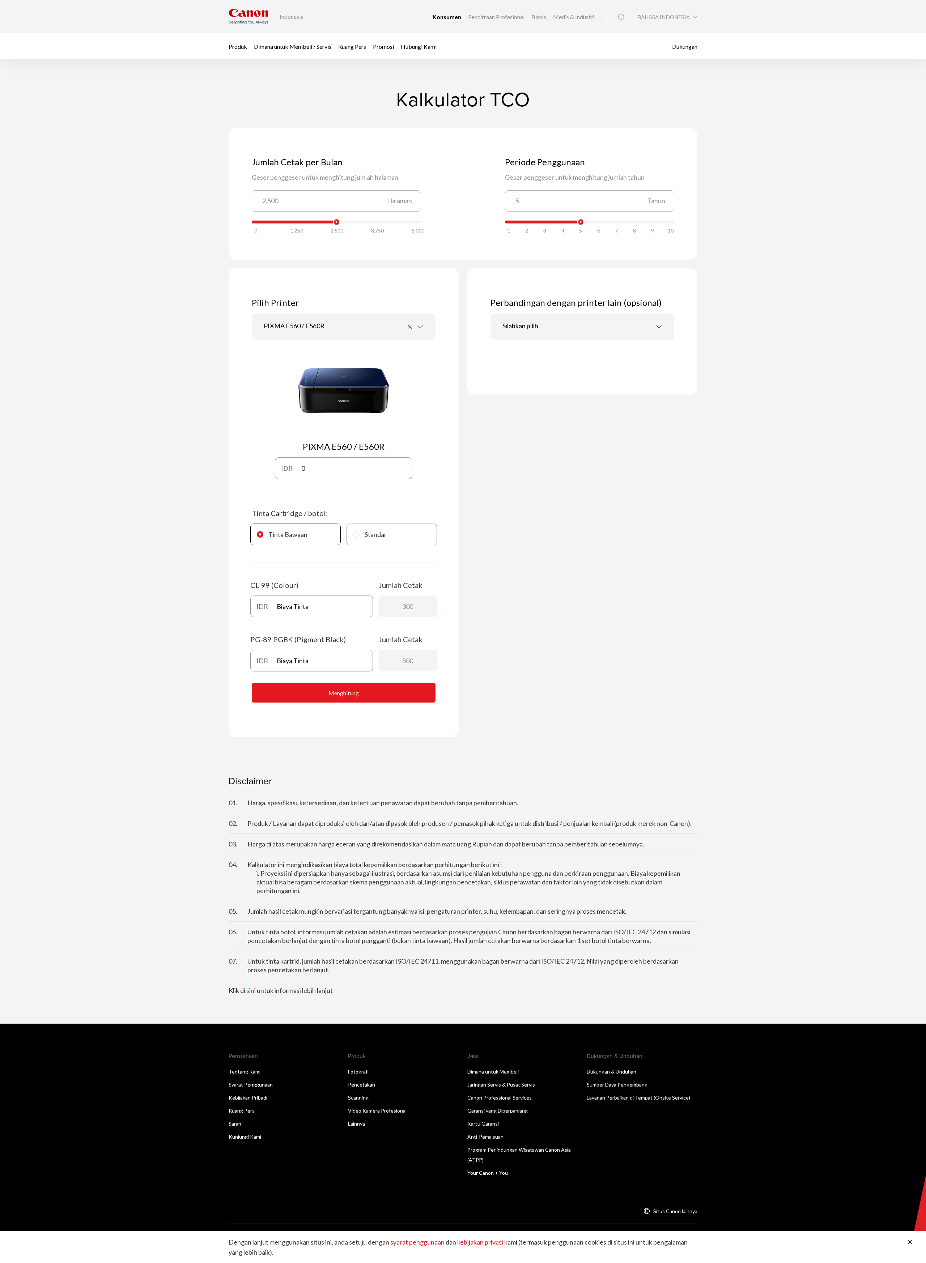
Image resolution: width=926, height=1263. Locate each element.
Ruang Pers (352, 46)
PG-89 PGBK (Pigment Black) (298, 639)
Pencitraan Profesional (497, 16)
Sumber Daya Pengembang (617, 1084)
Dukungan (684, 46)
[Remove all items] (410, 326)
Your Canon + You (487, 1173)
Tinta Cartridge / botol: (290, 513)
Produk (238, 46)
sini (251, 990)
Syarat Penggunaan (251, 1084)
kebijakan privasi (480, 1242)
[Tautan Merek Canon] (248, 16)
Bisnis (539, 16)
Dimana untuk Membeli (493, 1071)
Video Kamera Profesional (377, 1111)
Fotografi (358, 1071)
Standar (376, 534)
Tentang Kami (244, 1071)
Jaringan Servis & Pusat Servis (501, 1084)
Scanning (358, 1098)
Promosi (383, 46)
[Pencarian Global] (621, 17)
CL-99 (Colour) (274, 585)
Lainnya (356, 1124)
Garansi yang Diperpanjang (497, 1111)
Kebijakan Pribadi (248, 1098)
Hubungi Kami (419, 46)
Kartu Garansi (483, 1124)
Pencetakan (361, 1084)
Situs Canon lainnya (675, 1211)
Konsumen (447, 16)
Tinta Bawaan (287, 534)
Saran (235, 1124)
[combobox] (344, 326)
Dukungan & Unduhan (611, 1071)
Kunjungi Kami (245, 1137)
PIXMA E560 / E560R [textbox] (294, 326)
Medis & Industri (573, 16)
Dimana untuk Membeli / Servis (292, 46)
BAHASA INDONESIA (663, 17)
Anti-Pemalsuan (485, 1137)
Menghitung (343, 693)
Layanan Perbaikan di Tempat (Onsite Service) (638, 1098)
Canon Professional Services (499, 1098)
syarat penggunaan (417, 1242)
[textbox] (582, 326)
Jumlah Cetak (400, 585)
